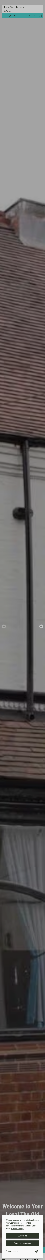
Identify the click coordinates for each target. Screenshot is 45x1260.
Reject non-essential (22, 1243)
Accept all (22, 1235)
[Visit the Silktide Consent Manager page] (36, 1251)
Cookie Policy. (17, 1228)
